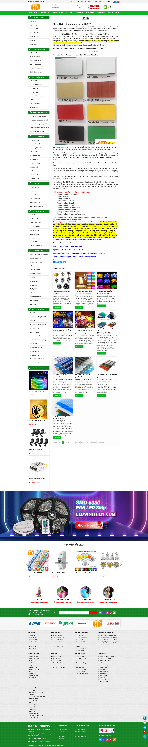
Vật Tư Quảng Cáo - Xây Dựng (37, 340)
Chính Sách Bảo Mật (80, 729)
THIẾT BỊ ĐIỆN (102, 653)
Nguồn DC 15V (33, 33)
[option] (39, 384)
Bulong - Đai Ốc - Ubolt (35, 336)
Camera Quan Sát (34, 355)
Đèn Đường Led (33, 88)
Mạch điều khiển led (35, 56)
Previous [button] (27, 564)
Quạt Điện (32, 292)
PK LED (117, 12)
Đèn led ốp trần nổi (35, 148)
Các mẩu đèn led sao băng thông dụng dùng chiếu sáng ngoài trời (62, 330)
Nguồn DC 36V (33, 40)
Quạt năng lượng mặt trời (36, 131)
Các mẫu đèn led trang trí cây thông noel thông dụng (106, 290)
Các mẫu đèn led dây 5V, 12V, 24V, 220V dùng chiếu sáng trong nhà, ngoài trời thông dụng (85, 291)
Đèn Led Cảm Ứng (34, 103)
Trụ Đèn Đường (33, 107)
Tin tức (89, 1)
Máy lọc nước (33, 289)
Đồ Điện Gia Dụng (34, 178)
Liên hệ (108, 1)
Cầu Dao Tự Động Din (35, 258)
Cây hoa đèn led (34, 230)
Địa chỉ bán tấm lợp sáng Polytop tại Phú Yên (60, 417)
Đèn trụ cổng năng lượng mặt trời (39, 127)
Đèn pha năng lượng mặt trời (37, 116)
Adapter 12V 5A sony (35, 420)
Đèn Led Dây (90, 12)
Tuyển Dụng (62, 736)
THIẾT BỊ (110, 12)
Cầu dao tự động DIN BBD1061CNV (34, 573)
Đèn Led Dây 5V (33, 191)
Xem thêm (57, 307)
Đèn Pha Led (33, 80)
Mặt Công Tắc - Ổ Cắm (35, 262)
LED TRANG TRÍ (101, 12)
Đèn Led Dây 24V (34, 195)
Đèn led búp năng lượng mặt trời (39, 124)
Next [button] (121, 564)
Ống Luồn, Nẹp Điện (35, 273)
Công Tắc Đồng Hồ (34, 269)
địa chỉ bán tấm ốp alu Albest (73, 182)
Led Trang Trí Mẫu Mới (35, 245)
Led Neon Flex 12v (34, 202)
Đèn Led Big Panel (34, 144)
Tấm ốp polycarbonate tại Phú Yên (106, 329)
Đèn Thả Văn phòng (35, 222)
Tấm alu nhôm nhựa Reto (66, 201)
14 (83, 442)
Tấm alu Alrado (62, 196)
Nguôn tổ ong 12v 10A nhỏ (37, 449)
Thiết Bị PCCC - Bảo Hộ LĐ (36, 359)
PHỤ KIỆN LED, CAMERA (34, 687)
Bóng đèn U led (33, 159)
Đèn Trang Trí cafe (34, 238)
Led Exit (31, 100)
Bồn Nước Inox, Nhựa (35, 296)
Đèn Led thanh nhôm (35, 68)
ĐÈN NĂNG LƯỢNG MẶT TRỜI (106, 632)
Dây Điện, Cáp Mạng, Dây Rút (37, 317)
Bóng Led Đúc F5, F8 (35, 60)
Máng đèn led (33, 167)
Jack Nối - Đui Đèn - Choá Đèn (37, 324)
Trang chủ (70, 1)
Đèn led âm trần (34, 140)
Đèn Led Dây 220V (34, 198)
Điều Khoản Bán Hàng (64, 729)
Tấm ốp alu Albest (63, 198)
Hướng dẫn (83, 1)
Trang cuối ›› (101, 442)
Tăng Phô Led (33, 313)
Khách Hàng (62, 731)
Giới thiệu (76, 1)
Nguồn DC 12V (33, 29)
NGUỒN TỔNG (33, 12)
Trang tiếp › (93, 442)
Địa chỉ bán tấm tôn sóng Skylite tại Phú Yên (107, 375)
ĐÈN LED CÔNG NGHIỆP (81, 632)
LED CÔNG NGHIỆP (58, 12)
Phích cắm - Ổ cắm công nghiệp (38, 254)
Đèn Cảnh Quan (33, 215)
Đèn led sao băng (34, 226)
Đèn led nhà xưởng (35, 84)
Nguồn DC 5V (33, 25)
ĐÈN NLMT (69, 12)
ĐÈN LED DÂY (55, 653)
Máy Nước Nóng (33, 281)
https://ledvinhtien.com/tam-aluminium (67, 220)
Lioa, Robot (32, 304)
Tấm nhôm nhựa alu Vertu (66, 210)
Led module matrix (34, 53)
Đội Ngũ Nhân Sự (63, 734)
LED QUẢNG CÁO (44, 12)
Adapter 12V (33, 21)
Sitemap (61, 741)
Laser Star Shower (34, 234)
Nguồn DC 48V (33, 44)
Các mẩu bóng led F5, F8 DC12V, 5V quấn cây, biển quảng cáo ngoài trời (84, 330)
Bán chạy (95, 1)
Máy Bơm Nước (33, 285)
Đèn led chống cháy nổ (36, 96)
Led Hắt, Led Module (35, 64)
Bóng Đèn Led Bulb (34, 155)
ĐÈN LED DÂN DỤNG (33, 653)
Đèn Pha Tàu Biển (34, 92)
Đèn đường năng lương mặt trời (38, 120)
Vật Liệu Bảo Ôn (34, 343)
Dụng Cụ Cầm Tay (34, 351)
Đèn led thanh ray (34, 163)
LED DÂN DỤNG (79, 12)
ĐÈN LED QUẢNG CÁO (57, 632)
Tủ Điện (31, 266)
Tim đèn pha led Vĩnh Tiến (60, 572)
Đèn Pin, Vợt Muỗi (34, 175)
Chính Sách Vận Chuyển (80, 736)
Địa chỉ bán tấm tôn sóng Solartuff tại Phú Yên (60, 375)
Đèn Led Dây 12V (34, 187)
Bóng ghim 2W (80, 572)
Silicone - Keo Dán (34, 363)
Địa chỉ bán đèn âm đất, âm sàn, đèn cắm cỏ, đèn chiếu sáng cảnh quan (62, 291)
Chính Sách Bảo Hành (80, 734)
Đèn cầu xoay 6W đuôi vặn (108, 572)
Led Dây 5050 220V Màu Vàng (38, 392)
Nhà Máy (61, 738)
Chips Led (32, 320)
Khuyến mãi (101, 1)
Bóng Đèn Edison (34, 242)
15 (87, 442)
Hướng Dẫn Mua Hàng (80, 731)
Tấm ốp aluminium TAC (65, 205)
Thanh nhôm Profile (35, 72)
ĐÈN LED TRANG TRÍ (80, 653)
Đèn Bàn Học (33, 171)
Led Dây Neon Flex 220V (36, 206)
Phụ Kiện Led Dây (34, 328)
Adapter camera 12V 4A (36, 478)
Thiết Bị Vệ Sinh (33, 300)
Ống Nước (32, 277)
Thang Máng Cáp (34, 332)
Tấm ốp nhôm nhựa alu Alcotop (68, 207)
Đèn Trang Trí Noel (34, 219)
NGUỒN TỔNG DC (32, 632)
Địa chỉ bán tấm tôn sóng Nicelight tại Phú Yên (82, 375)
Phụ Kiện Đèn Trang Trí (35, 347)
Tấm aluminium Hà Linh (65, 203)
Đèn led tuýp (33, 151)
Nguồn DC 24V (33, 36)
